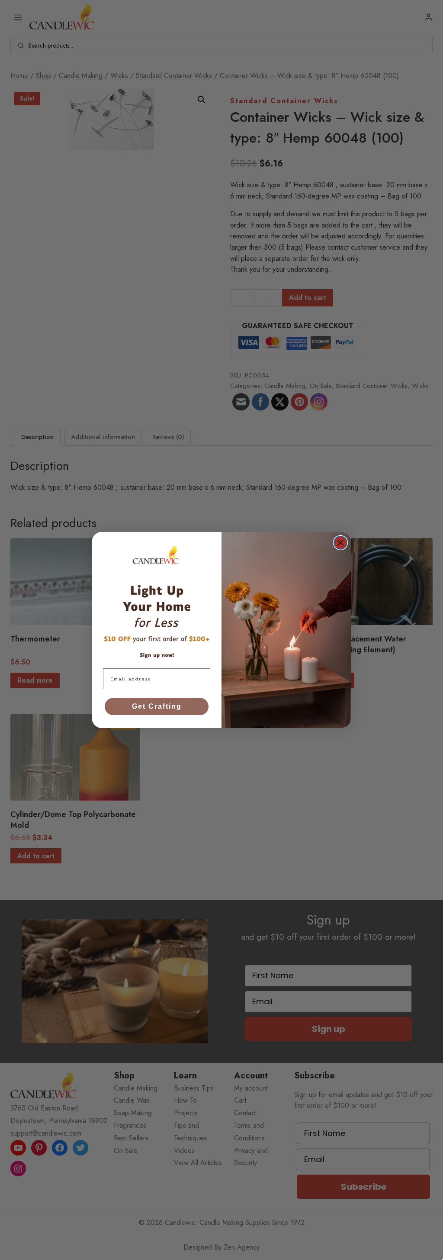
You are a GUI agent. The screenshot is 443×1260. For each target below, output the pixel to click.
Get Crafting (157, 706)
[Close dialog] (340, 542)
